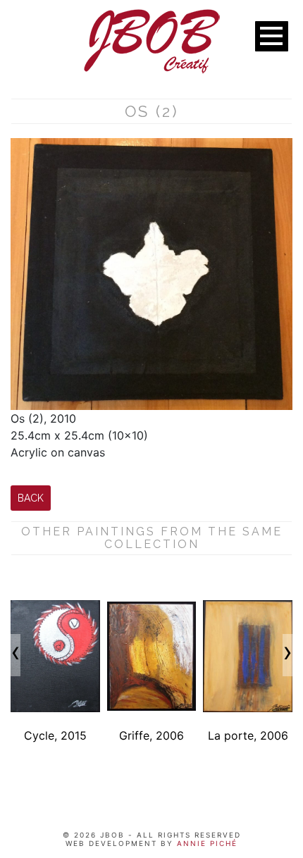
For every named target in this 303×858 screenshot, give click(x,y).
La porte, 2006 (248, 735)
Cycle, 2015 (55, 735)
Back (31, 498)
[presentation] (15, 655)
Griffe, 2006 (151, 735)
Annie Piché (205, 843)
